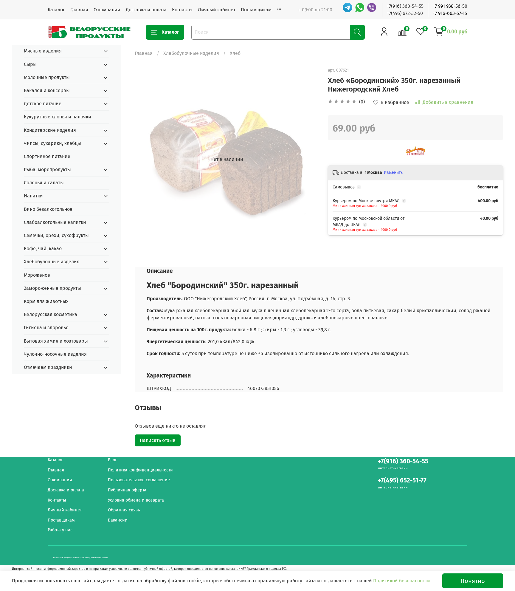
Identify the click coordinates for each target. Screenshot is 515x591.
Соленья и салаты (44, 182)
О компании (107, 10)
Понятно (472, 580)
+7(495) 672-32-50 (405, 13)
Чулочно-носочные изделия (55, 354)
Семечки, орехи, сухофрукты (56, 235)
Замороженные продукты (52, 288)
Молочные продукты (47, 77)
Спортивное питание (47, 156)
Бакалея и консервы (47, 90)
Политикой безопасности (401, 581)
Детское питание (42, 103)
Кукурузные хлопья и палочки (57, 117)
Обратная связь (124, 510)
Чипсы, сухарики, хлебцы (52, 143)
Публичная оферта (127, 490)
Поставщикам (256, 10)
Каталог (56, 10)
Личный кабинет (216, 10)
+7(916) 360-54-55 (405, 6)
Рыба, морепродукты (47, 169)
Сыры (30, 64)
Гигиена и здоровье (46, 327)
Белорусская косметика (50, 314)
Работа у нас (60, 530)
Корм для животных (46, 301)
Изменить (393, 172)
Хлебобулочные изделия (191, 53)
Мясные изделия (43, 51)
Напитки (33, 196)
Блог (112, 459)
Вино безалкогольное (48, 209)
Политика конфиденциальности (140, 470)
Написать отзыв (158, 440)
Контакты (182, 10)
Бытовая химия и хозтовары (56, 341)
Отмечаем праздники (48, 367)
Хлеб (235, 53)
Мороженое (37, 275)
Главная (79, 10)
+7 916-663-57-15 (450, 13)
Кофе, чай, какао (43, 248)
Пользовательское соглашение (139, 479)
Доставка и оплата (146, 10)
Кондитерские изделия (50, 130)
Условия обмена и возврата (136, 500)
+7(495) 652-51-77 (402, 480)
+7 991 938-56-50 (450, 6)
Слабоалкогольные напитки (55, 222)
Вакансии (118, 520)
